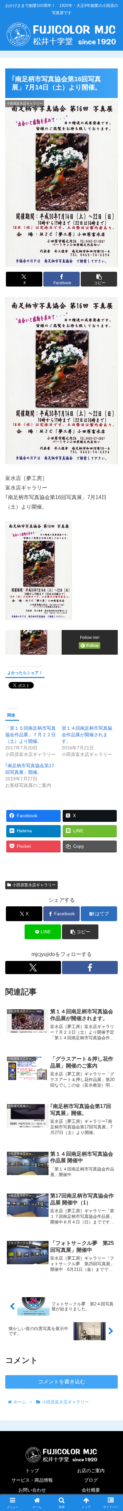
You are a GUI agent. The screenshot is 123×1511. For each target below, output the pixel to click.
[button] (99, 279)
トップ (32, 1470)
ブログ (91, 1480)
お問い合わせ (32, 1490)
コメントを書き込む (61, 1381)
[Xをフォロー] (33, 967)
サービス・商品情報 (32, 1480)
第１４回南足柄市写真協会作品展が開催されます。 (87, 734)
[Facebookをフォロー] (90, 967)
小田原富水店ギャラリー (34, 885)
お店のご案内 (91, 1470)
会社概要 (91, 1490)
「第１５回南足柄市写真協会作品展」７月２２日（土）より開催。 (30, 734)
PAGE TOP (113, 1460)
